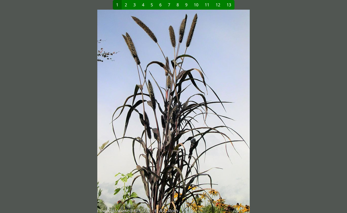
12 (218, 5)
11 (207, 5)
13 (229, 5)
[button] (103, 111)
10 (196, 5)
